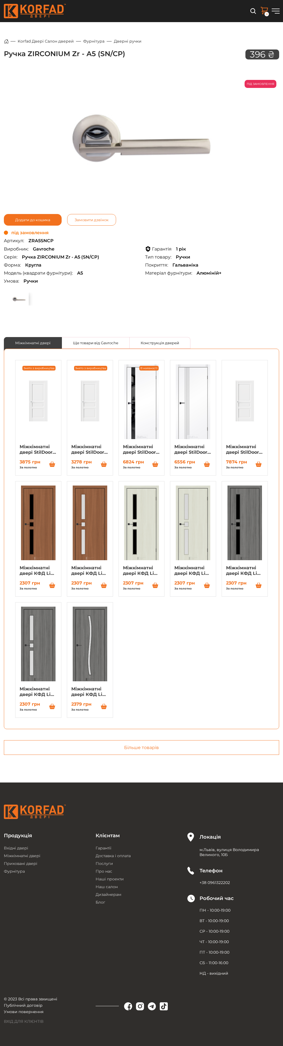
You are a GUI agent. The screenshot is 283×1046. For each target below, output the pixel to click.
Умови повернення (23, 1011)
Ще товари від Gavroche (95, 343)
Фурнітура (93, 41)
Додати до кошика (32, 220)
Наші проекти (110, 879)
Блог (100, 902)
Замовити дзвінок (92, 220)
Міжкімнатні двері (33, 343)
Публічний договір (23, 1005)
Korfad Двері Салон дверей (46, 41)
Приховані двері (20, 863)
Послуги (104, 863)
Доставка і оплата (113, 855)
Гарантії (103, 848)
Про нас (104, 871)
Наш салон (107, 886)
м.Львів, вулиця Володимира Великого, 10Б (229, 852)
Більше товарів (141, 747)
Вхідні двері (16, 848)
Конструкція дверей (160, 343)
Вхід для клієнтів (23, 1021)
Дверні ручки (128, 41)
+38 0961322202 (215, 882)
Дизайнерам (108, 894)
